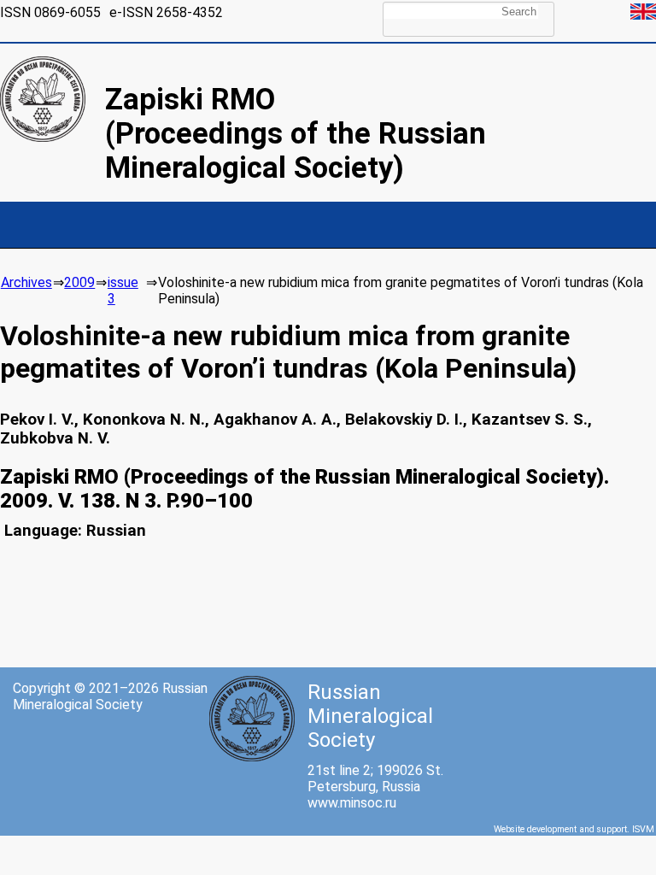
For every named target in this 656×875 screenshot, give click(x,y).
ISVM (643, 829)
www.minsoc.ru (352, 803)
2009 (79, 282)
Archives (26, 282)
